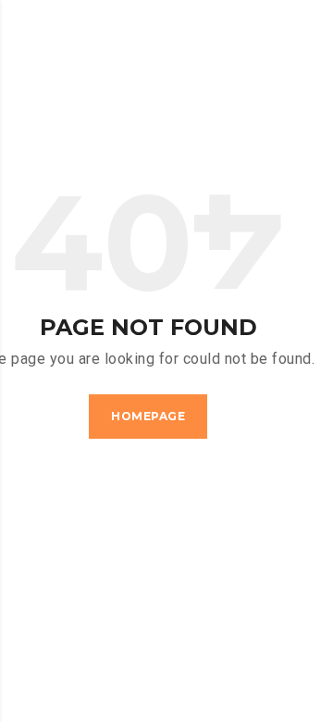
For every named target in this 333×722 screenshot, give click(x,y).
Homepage (148, 416)
